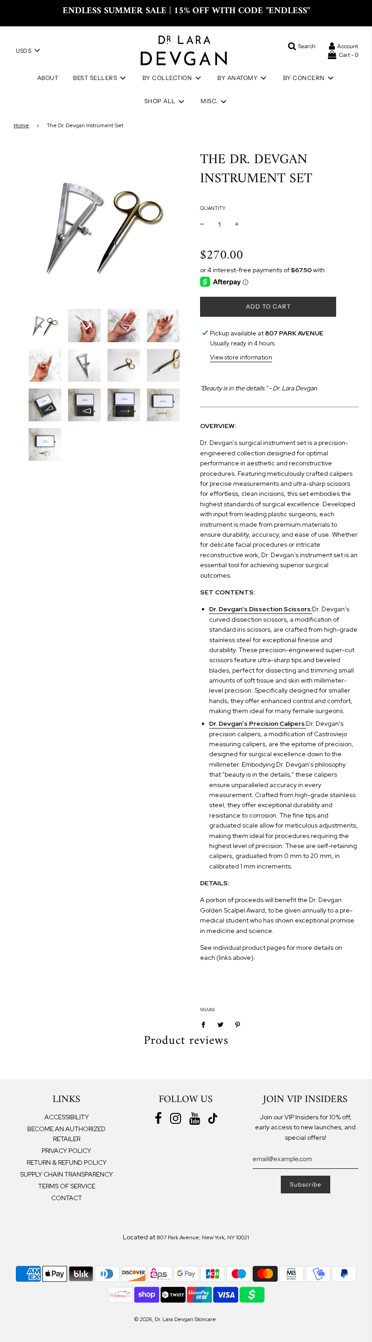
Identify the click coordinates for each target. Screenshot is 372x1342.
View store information (241, 357)
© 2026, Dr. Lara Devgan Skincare (175, 1319)
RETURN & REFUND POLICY (67, 1162)
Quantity (212, 208)
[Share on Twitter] (221, 1024)
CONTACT (66, 1198)
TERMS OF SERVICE (66, 1186)
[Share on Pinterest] (238, 1024)
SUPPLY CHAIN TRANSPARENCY (66, 1174)
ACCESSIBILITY (66, 1117)
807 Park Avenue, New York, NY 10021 (203, 1237)
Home (21, 125)
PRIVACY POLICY (66, 1151)
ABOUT (48, 77)
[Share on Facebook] (205, 1024)
